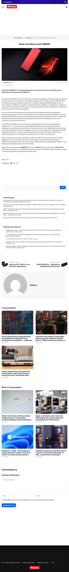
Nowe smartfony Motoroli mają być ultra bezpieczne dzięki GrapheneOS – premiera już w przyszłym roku (34, 242)
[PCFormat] (34, 567)
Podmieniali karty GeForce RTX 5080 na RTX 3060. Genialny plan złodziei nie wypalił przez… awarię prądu (34, 230)
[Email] (64, 83)
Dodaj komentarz (9, 505)
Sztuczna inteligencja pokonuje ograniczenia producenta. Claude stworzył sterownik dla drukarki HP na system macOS (35, 246)
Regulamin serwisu (42, 562)
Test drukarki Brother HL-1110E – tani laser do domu (23, 239)
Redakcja (33, 285)
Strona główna (18, 38)
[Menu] (3, 7)
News (7, 159)
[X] (59, 83)
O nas (53, 562)
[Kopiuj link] (66, 83)
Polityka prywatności (28, 562)
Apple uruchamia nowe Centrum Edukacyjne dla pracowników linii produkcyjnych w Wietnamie (30, 217)
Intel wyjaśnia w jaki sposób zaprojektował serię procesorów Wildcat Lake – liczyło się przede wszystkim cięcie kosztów (33, 235)
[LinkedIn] (61, 83)
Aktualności (29, 38)
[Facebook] (56, 83)
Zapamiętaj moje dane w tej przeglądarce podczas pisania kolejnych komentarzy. (29, 500)
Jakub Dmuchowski (11, 246)
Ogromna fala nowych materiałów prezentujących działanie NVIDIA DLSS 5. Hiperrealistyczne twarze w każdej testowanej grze (34, 205)
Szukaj (63, 187)
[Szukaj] (65, 2)
